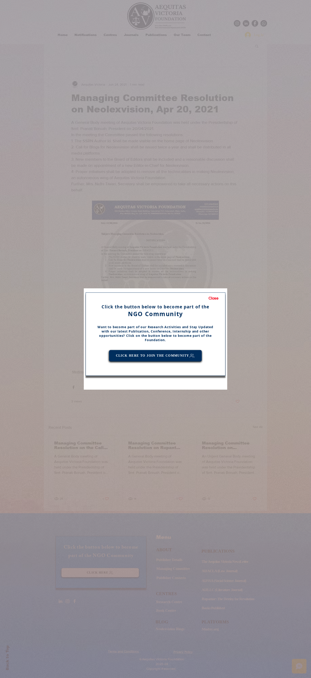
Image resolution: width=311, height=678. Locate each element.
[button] (213, 298)
